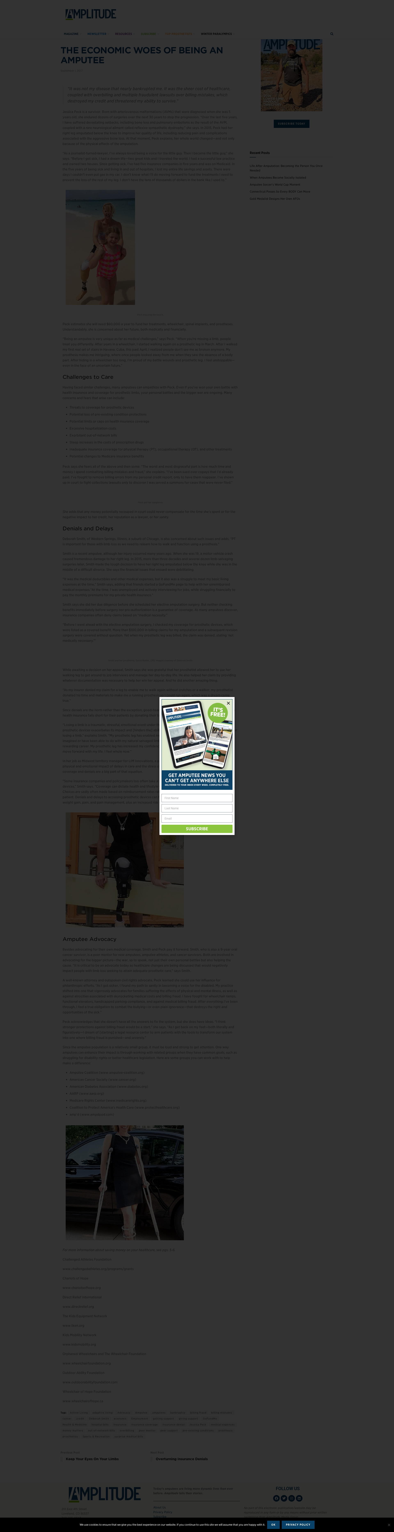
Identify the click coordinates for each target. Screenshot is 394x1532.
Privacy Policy (298, 1524)
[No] (389, 1525)
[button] (228, 703)
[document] (197, 766)
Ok (273, 1524)
